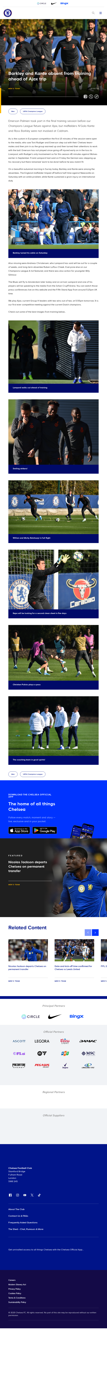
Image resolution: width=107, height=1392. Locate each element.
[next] (95, 932)
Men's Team (14, 89)
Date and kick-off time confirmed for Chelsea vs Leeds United (73, 967)
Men (13, 111)
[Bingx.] (64, 3)
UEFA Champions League (32, 111)
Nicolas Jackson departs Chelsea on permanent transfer (27, 967)
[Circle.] (42, 3)
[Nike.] (53, 3)
